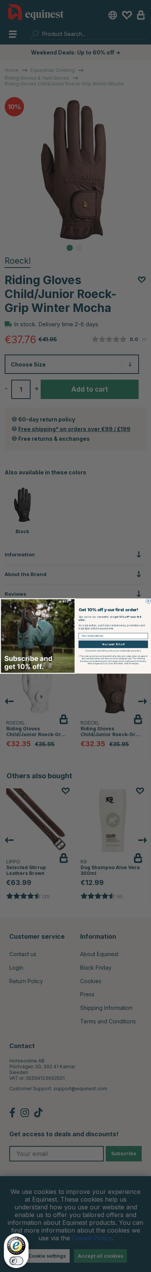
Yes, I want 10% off (113, 644)
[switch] (16, 1261)
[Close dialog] (148, 600)
